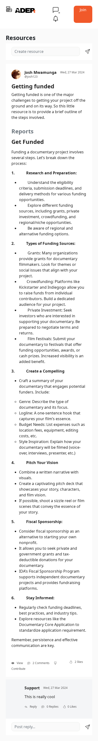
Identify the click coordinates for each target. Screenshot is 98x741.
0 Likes (72, 707)
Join (83, 9)
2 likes (78, 662)
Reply (33, 707)
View (19, 663)
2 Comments (40, 663)
